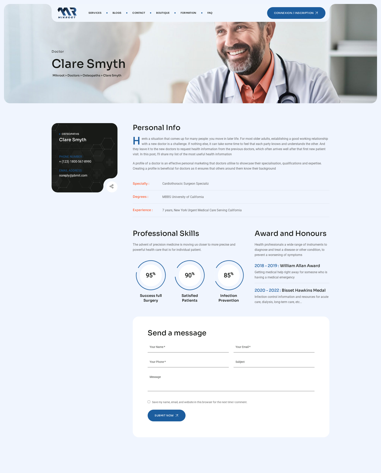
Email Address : (71, 170)
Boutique (162, 12)
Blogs (117, 12)
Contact (138, 12)
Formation (188, 12)
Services (95, 12)
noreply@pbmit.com (73, 175)
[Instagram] (102, 187)
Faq (210, 12)
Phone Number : (71, 156)
